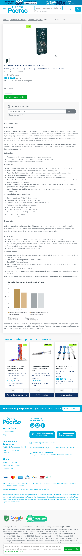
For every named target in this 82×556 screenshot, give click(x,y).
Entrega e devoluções (11, 466)
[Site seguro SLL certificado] (13, 519)
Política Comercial (10, 462)
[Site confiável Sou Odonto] (36, 519)
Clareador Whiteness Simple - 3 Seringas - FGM (40, 368)
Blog (4, 435)
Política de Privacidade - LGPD (14, 447)
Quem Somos (8, 432)
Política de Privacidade (14, 551)
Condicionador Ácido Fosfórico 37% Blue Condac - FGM (15, 368)
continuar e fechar (72, 549)
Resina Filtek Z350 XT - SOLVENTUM (65, 368)
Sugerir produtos (71, 409)
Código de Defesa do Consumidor (11, 451)
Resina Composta (35, 20)
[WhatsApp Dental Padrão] (32, 425)
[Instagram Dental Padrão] (37, 425)
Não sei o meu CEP (15, 115)
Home (5, 20)
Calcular (70, 111)
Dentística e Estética (18, 20)
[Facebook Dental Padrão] (42, 425)
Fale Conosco (8, 469)
